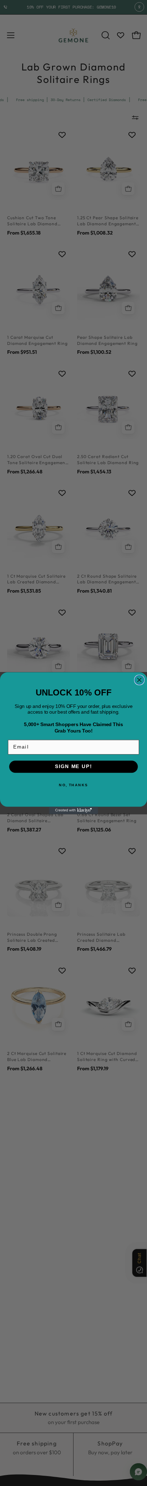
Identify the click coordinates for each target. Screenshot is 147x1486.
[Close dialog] (139, 679)
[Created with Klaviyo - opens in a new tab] (73, 810)
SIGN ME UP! (73, 766)
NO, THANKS (73, 785)
